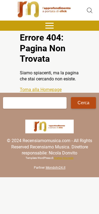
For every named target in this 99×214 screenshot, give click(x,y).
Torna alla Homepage (41, 89)
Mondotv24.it (55, 168)
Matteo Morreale (63, 157)
